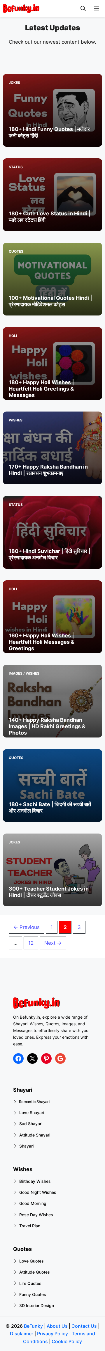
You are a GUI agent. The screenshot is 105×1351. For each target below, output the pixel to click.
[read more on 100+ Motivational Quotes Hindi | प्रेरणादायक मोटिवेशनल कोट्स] (52, 279)
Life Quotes (30, 1283)
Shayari (26, 1145)
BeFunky (33, 1326)
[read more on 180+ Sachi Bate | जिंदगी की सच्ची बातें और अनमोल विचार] (52, 785)
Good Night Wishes (37, 1192)
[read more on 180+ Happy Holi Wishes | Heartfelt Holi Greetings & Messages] (52, 363)
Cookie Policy (67, 1341)
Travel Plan (29, 1225)
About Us (57, 1326)
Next (53, 943)
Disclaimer (21, 1333)
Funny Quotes (32, 1294)
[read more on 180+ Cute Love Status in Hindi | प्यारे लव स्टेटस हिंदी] (52, 194)
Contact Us (83, 1326)
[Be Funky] (21, 8)
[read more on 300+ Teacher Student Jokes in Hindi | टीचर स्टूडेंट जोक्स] (52, 870)
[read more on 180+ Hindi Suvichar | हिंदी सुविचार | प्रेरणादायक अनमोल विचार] (52, 532)
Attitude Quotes (34, 1272)
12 (33, 943)
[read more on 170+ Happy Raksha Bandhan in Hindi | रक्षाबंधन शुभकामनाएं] (52, 448)
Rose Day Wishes (36, 1214)
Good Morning (32, 1203)
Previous (26, 927)
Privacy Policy (52, 1333)
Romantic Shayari (34, 1101)
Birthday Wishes (35, 1181)
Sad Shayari (30, 1123)
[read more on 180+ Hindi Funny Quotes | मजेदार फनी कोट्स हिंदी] (52, 110)
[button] (83, 8)
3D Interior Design (36, 1305)
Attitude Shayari (34, 1134)
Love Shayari (31, 1112)
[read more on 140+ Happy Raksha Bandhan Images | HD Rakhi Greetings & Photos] (52, 701)
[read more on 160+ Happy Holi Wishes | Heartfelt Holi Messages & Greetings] (52, 616)
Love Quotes (31, 1260)
